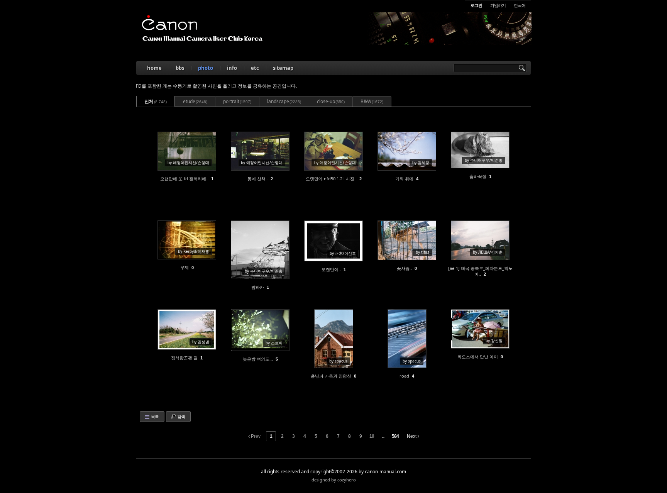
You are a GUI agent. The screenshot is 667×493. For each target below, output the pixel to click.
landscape (284, 101)
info (232, 67)
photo (205, 67)
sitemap (283, 67)
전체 (155, 101)
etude (195, 101)
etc (255, 67)
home (154, 67)
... (383, 436)
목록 (154, 416)
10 (371, 436)
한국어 (519, 5)
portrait (237, 101)
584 (395, 436)
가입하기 (498, 5)
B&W (372, 101)
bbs (180, 67)
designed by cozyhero (333, 480)
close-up (331, 101)
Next (412, 436)
